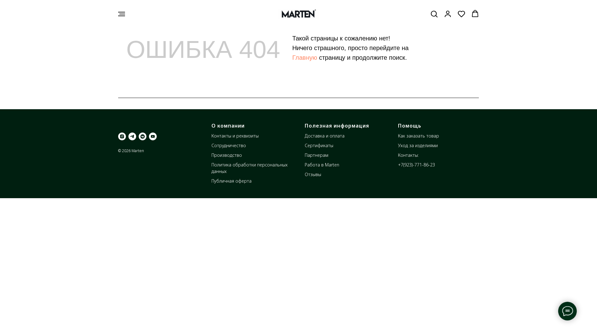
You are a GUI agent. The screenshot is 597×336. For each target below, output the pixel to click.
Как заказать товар (418, 136)
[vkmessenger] (142, 136)
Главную (304, 57)
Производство (226, 155)
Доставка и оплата (325, 136)
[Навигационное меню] (121, 14)
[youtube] (153, 136)
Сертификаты (319, 145)
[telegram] (132, 136)
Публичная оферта (231, 181)
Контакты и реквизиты (235, 136)
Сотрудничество (228, 145)
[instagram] (122, 136)
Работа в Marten (322, 165)
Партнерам (316, 155)
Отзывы (313, 174)
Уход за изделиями (418, 145)
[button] (434, 13)
